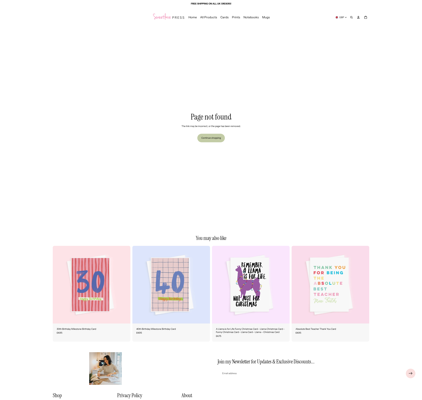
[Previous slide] (58, 284)
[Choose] (284, 318)
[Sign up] (410, 373)
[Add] (125, 318)
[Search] (351, 17)
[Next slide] (125, 284)
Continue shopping (211, 137)
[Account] (358, 17)
